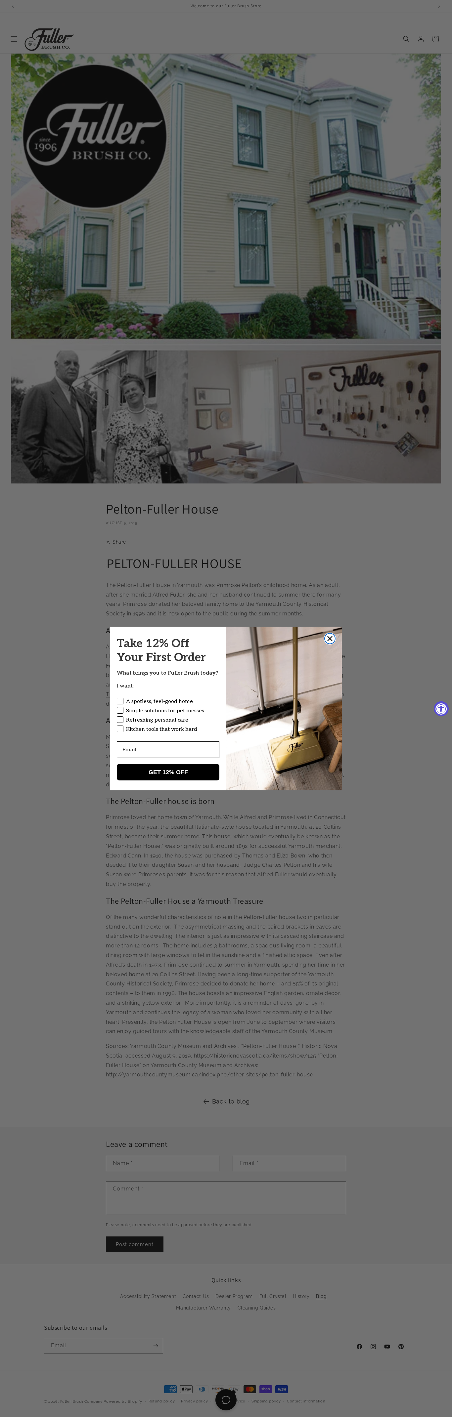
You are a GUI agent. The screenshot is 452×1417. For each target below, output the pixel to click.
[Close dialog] (330, 638)
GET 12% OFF (168, 772)
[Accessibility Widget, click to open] (441, 708)
